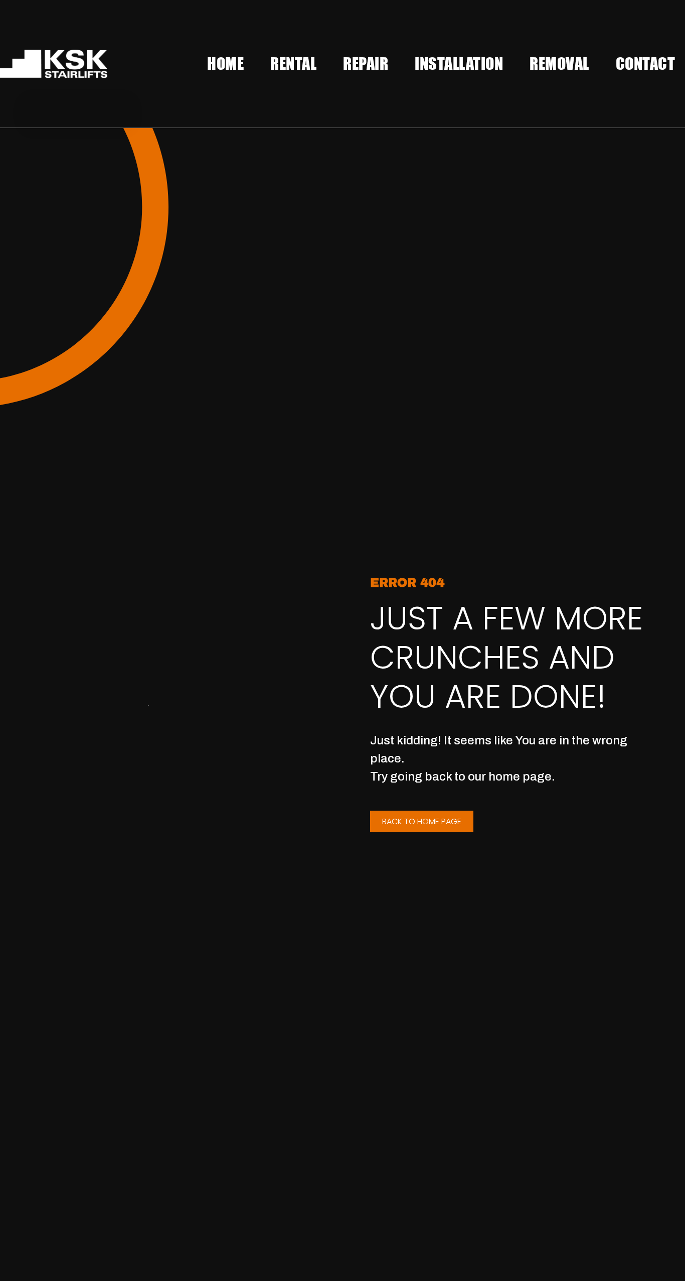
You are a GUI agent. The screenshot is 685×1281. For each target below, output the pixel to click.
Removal (559, 63)
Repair (365, 63)
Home (225, 63)
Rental (293, 63)
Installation (459, 63)
